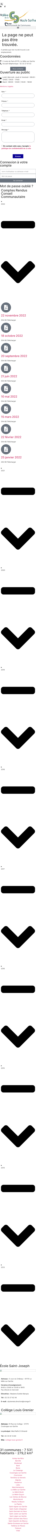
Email (4, 120)
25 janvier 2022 (11, 457)
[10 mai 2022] (6, 388)
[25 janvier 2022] (6, 449)
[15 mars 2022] (6, 409)
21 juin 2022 (9, 376)
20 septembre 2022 (14, 356)
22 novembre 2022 (13, 315)
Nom (3, 92)
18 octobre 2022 (12, 335)
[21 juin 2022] (6, 368)
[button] (1, 4)
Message (5, 130)
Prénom (4, 101)
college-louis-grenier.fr (14, 1440)
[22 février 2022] (6, 429)
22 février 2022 (11, 437)
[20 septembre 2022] (6, 348)
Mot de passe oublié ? (16, 186)
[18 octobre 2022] (6, 328)
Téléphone (5, 111)
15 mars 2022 (10, 417)
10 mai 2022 (9, 396)
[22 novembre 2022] (6, 307)
